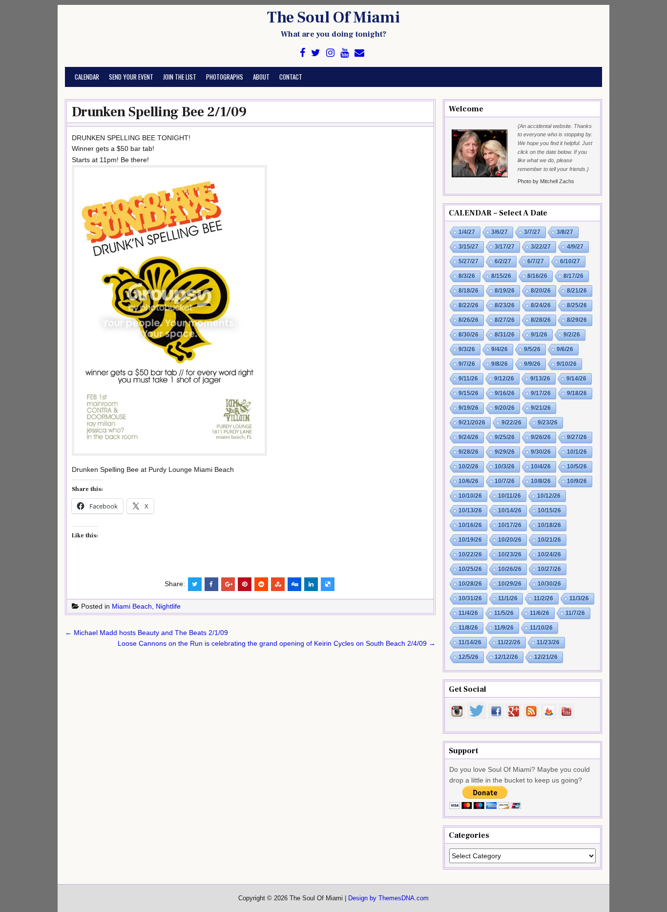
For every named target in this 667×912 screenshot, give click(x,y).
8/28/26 (541, 320)
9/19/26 (469, 407)
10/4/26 (541, 466)
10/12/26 (549, 495)
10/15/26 (549, 510)
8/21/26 (577, 290)
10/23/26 (509, 554)
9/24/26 (469, 437)
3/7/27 (532, 232)
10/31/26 (470, 598)
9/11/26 (468, 378)
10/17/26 (509, 525)
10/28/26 (470, 583)
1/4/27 (467, 232)
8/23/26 (505, 305)
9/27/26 (577, 437)
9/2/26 (571, 334)
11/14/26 (470, 642)
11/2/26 (543, 598)
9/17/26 (541, 393)
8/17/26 (573, 276)
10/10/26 (470, 495)
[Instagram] (330, 53)
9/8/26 (499, 364)
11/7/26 (575, 613)
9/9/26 (532, 364)
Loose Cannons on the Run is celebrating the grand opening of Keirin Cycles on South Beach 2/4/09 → (277, 643)
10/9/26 (577, 481)
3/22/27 (541, 246)
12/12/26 (506, 657)
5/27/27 (469, 261)
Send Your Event (131, 77)
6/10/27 (570, 261)
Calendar (87, 77)
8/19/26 (505, 290)
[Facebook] (302, 53)
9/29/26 (505, 451)
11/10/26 (541, 627)
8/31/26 (505, 334)
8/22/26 (469, 305)
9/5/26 (532, 349)
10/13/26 (470, 510)
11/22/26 (509, 642)
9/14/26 (576, 378)
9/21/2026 (472, 422)
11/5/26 (504, 613)
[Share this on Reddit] (261, 584)
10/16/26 (470, 525)
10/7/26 (505, 481)
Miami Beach (132, 606)
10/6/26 (469, 481)
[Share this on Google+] (228, 584)
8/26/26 (469, 320)
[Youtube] (344, 53)
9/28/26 (469, 451)
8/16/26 (537, 276)
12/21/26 (546, 657)
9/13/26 (540, 378)
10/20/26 (509, 539)
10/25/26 (470, 569)
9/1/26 (539, 334)
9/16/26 (505, 393)
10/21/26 (549, 539)
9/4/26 (499, 349)
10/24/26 (549, 554)
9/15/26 (469, 393)
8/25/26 (577, 305)
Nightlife (168, 606)
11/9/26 (504, 627)
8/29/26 (577, 320)
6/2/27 (503, 261)
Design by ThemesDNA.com (388, 898)
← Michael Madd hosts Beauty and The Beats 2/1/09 (146, 632)
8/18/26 (469, 290)
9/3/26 (467, 349)
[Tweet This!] (195, 584)
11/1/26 (508, 598)
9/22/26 (511, 422)
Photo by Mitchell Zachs (546, 181)
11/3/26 (579, 598)
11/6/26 (539, 613)
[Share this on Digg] (294, 584)
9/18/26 (577, 393)
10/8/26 (541, 481)
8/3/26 (467, 276)
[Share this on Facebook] (211, 584)
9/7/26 (467, 364)
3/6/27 (499, 232)
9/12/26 (504, 378)
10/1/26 (577, 451)
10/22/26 (470, 554)
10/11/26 (509, 495)
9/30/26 (541, 451)
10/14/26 (509, 510)
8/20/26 (541, 290)
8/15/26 (501, 276)
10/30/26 (549, 583)
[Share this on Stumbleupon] (278, 584)
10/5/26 (577, 466)
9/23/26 (548, 422)
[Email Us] (359, 53)
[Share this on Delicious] (327, 584)
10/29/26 (509, 583)
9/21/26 (541, 407)
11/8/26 (468, 627)
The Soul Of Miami (333, 17)
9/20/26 (505, 407)
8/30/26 (469, 334)
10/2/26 (469, 466)
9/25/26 (505, 437)
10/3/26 (505, 466)
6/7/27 (535, 261)
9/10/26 (567, 364)
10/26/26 (509, 569)
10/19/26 (470, 539)
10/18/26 (549, 525)
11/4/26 (468, 613)
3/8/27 (565, 232)
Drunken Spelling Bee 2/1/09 (159, 112)
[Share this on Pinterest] (244, 584)
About (261, 77)
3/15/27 (469, 246)
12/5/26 (469, 657)
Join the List (179, 77)
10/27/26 (549, 569)
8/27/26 (505, 320)
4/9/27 (575, 246)
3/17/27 (505, 246)
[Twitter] (315, 53)
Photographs (224, 77)
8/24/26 (541, 305)
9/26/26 (541, 437)
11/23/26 (548, 642)
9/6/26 (565, 349)
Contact (290, 77)
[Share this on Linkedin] (311, 584)
